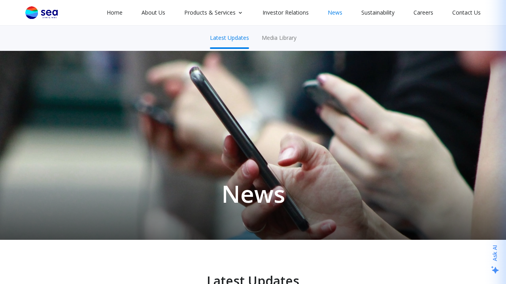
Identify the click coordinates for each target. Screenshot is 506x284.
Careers (423, 12)
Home (115, 12)
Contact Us (466, 12)
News (335, 12)
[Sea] (41, 12)
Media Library (279, 37)
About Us (153, 12)
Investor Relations (285, 12)
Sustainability (378, 12)
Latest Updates (229, 37)
